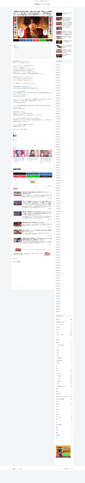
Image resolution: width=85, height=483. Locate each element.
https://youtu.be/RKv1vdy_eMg (19, 102)
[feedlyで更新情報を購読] (32, 182)
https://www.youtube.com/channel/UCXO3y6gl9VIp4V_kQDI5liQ (25, 88)
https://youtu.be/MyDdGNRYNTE (19, 95)
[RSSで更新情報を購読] (34, 182)
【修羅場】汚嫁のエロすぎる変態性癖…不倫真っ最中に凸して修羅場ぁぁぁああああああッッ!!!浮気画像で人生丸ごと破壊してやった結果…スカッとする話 (19, 160)
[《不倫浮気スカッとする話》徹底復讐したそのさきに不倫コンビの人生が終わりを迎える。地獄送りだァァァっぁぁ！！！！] (32, 153)
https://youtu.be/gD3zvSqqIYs (19, 108)
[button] (49, 40)
